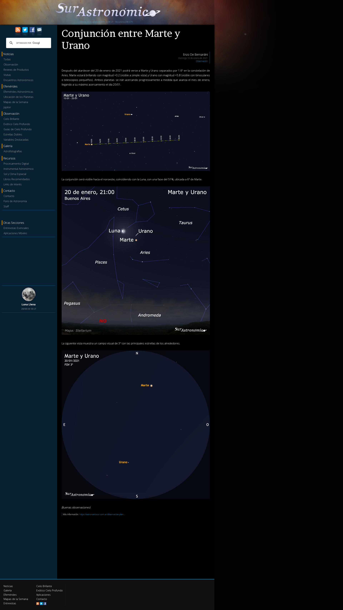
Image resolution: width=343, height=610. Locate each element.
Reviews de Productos (16, 69)
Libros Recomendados (17, 179)
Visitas (7, 75)
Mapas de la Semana (16, 102)
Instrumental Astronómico (19, 168)
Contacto (9, 196)
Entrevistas (10, 603)
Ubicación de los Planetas (18, 97)
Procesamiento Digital (16, 163)
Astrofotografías (13, 151)
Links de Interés (13, 184)
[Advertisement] (28, 260)
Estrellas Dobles (13, 134)
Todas (7, 59)
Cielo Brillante (11, 119)
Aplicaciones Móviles (15, 233)
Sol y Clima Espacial (15, 174)
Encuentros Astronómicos (18, 80)
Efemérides (10, 594)
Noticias (8, 586)
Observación (11, 64)
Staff (6, 206)
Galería (8, 590)
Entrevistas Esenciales (16, 228)
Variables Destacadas (16, 139)
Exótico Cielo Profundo (17, 124)
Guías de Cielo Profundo (18, 129)
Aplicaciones (43, 594)
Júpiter (7, 107)
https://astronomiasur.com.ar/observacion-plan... (102, 514)
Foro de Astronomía (15, 201)
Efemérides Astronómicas (18, 91)
